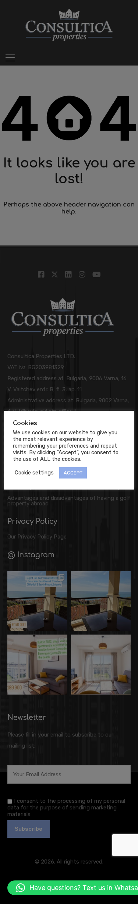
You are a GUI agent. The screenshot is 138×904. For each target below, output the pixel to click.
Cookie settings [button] (34, 472)
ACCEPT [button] (73, 473)
